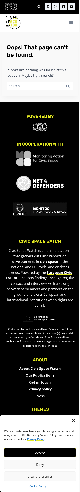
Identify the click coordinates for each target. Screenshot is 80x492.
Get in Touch (40, 382)
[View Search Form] (39, 6)
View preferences (40, 476)
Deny (40, 464)
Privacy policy (40, 389)
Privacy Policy (36, 439)
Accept (40, 453)
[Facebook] (63, 6)
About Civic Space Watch (40, 368)
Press (40, 396)
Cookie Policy (37, 486)
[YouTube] (71, 6)
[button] (73, 420)
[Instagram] (55, 6)
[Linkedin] (48, 6)
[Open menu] (71, 22)
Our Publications (40, 375)
